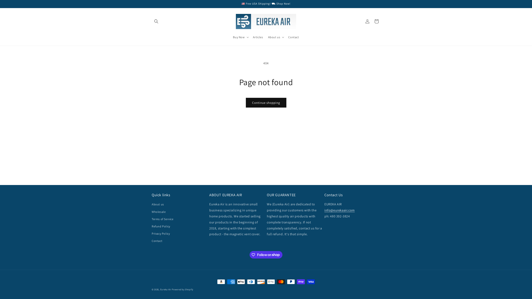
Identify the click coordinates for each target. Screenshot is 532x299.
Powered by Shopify (182, 289)
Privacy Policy (161, 233)
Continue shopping (266, 103)
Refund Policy (161, 226)
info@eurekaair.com (339, 210)
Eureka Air (165, 289)
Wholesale (159, 212)
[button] (156, 21)
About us (158, 204)
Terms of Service (163, 219)
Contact (157, 241)
